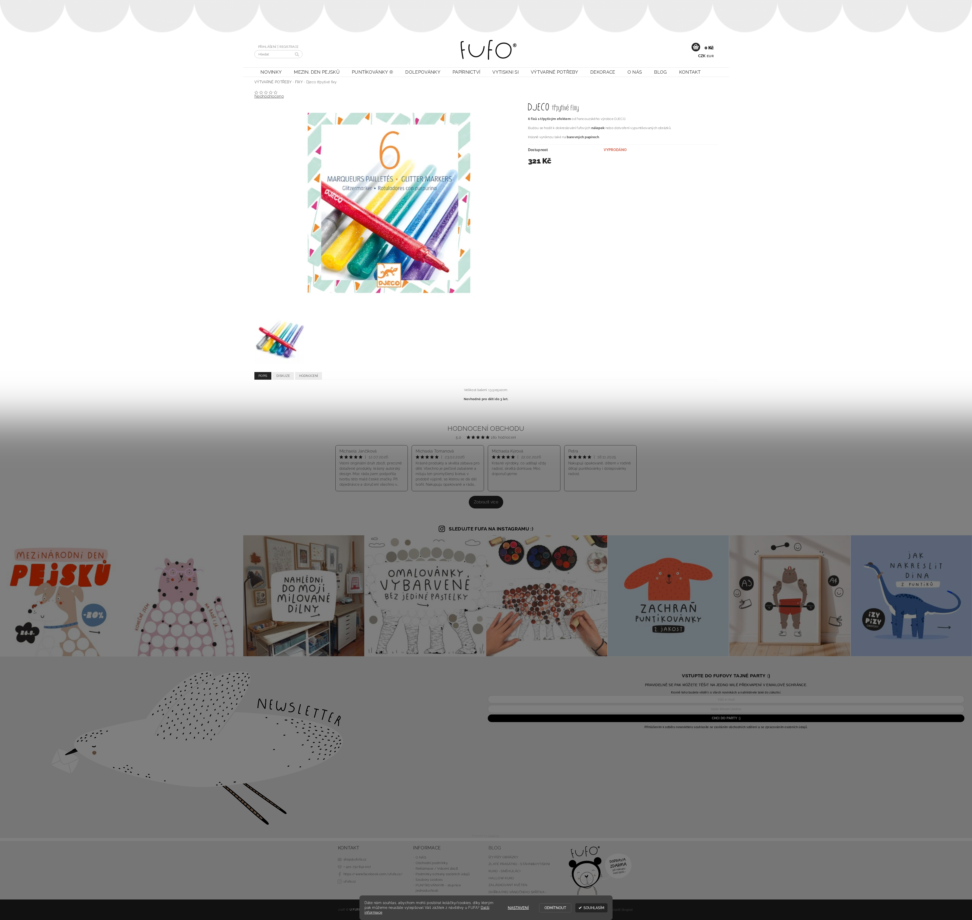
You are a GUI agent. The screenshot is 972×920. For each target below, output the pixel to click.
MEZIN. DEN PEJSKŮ (316, 72)
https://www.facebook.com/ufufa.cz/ (373, 874)
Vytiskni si (505, 72)
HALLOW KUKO (501, 878)
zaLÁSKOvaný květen (508, 885)
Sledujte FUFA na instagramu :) (491, 528)
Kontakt (690, 72)
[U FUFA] (488, 52)
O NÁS (634, 72)
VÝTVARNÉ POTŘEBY (554, 72)
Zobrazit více (486, 502)
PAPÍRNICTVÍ (466, 72)
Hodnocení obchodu (486, 428)
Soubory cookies (429, 880)
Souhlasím (593, 908)
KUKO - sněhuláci (504, 871)
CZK (702, 56)
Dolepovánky (422, 72)
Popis (262, 376)
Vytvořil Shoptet (621, 910)
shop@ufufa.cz (354, 859)
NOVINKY (271, 72)
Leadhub (493, 835)
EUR (710, 56)
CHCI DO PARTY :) (726, 718)
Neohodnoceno (269, 96)
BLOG (660, 72)
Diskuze (283, 376)
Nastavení (518, 908)
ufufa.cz (349, 881)
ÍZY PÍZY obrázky (503, 857)
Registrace (288, 47)
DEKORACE (602, 72)
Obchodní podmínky (432, 863)
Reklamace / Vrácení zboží (437, 868)
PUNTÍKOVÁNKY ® (372, 72)
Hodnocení (308, 376)
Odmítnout (555, 908)
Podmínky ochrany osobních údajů (443, 874)
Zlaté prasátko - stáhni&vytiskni (519, 864)
